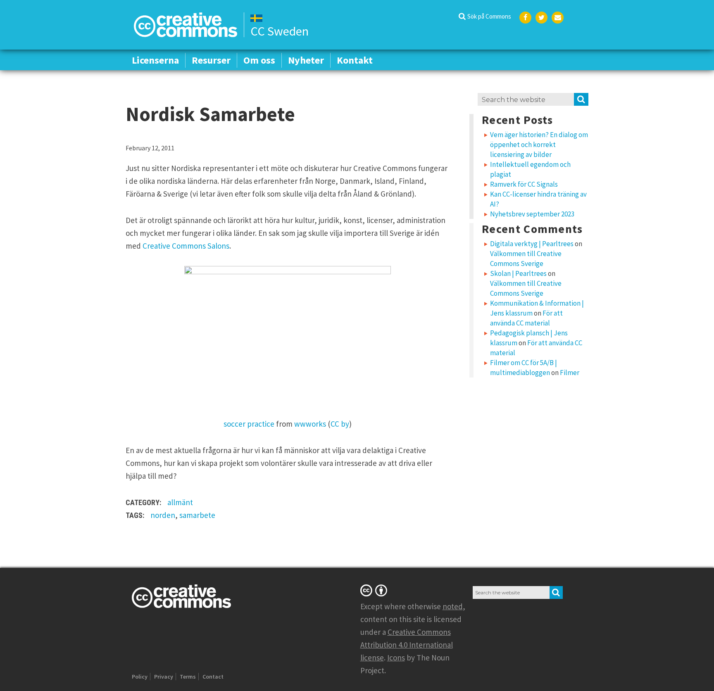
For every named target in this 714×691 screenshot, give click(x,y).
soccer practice (249, 424)
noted (453, 606)
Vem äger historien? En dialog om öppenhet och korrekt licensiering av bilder (539, 144)
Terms (188, 676)
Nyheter (306, 60)
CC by (340, 424)
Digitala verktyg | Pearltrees (532, 243)
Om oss (259, 60)
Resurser (211, 60)
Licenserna (155, 60)
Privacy (163, 676)
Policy (140, 676)
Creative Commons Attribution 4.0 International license (406, 645)
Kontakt (355, 60)
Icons (396, 658)
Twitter (541, 18)
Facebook (525, 18)
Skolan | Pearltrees (518, 273)
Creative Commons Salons (186, 246)
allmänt (180, 502)
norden (162, 515)
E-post (558, 18)
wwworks (310, 424)
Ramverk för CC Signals (524, 184)
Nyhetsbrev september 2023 (532, 213)
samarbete (197, 515)
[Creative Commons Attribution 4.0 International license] (375, 590)
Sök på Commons (489, 16)
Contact (213, 676)
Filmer (569, 372)
